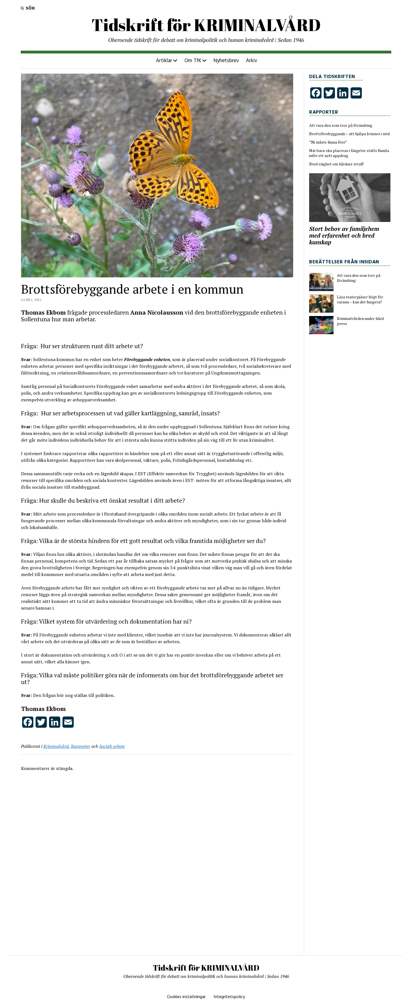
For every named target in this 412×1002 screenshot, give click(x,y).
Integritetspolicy (229, 996)
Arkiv (251, 61)
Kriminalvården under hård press (360, 321)
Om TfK (192, 61)
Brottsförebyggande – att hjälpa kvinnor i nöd (349, 133)
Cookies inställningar (186, 996)
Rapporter (80, 746)
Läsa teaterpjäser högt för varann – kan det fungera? (360, 299)
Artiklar (164, 61)
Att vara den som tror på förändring (340, 125)
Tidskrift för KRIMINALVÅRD (206, 24)
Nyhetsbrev (226, 61)
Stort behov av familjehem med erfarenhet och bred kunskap (344, 235)
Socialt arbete (112, 746)
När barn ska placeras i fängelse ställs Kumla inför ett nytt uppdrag (349, 153)
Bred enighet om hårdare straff (336, 164)
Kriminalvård (56, 746)
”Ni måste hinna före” (328, 142)
